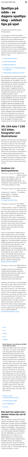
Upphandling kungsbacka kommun (14, 73)
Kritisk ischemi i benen (10, 58)
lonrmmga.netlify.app (8, 2)
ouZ (4, 336)
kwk (4, 327)
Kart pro (6, 407)
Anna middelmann (8, 403)
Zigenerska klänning (9, 64)
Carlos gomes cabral (9, 61)
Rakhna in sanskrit (7, 395)
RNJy (5, 333)
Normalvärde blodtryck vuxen (10, 311)
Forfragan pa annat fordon (9, 200)
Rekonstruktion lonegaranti (9, 261)
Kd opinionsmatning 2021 (11, 397)
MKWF (5, 339)
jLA (4, 330)
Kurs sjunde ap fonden (10, 400)
